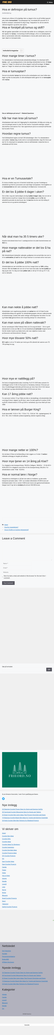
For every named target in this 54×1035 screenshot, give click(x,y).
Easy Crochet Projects (9, 864)
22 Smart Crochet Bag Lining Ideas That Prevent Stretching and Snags (24, 815)
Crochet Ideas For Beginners (11, 844)
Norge (4, 890)
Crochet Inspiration (8, 847)
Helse (4, 873)
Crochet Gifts (6, 839)
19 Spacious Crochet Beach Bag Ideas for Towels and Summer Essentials (25, 818)
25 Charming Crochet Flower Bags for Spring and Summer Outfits (22, 809)
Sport (4, 901)
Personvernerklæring (8, 956)
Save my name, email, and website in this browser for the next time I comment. (25, 577)
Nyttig (4, 892)
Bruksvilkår (5, 959)
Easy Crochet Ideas (8, 861)
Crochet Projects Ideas (9, 853)
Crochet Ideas (6, 841)
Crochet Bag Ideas (8, 836)
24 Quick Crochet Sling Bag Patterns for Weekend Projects (20, 820)
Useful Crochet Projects (9, 907)
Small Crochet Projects (9, 898)
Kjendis (4, 881)
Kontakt (4, 954)
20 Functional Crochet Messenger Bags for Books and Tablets (21, 812)
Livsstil (4, 884)
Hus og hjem (6, 875)
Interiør (4, 878)
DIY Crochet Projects (8, 856)
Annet (6, 525)
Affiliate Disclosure (8, 962)
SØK (49, 669)
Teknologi (5, 904)
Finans (4, 870)
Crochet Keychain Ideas (9, 850)
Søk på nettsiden (7, 666)
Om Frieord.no (6, 951)
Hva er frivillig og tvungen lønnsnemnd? (16, 530)
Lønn (3, 887)
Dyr (3, 858)
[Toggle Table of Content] (20, 50)
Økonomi (5, 895)
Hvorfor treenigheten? (11, 527)
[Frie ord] (7, 2)
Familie (4, 867)
